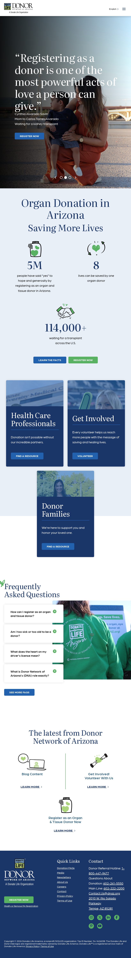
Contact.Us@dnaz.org (104, 893)
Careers (61, 886)
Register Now (18, 899)
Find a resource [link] (58, 546)
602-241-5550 (113, 883)
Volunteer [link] (85, 456)
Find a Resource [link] (27, 456)
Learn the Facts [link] (50, 360)
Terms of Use (64, 900)
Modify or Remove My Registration (21, 906)
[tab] (61, 177)
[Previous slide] (55, 177)
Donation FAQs (66, 868)
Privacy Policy (65, 896)
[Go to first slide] (75, 177)
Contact (61, 891)
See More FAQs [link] (19, 692)
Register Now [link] (83, 360)
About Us (62, 882)
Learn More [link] (30, 786)
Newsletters (64, 877)
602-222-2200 (114, 888)
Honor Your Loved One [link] (36, 121)
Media (60, 872)
